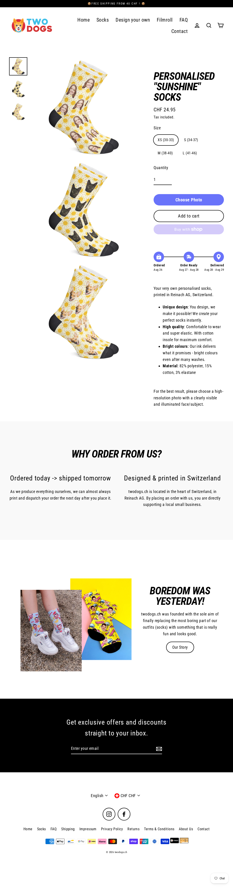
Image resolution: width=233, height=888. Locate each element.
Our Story (180, 647)
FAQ (184, 20)
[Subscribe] (158, 748)
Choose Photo (188, 200)
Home (83, 20)
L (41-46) (190, 153)
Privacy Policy (112, 829)
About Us (186, 829)
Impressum (87, 829)
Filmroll (165, 20)
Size (157, 127)
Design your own (133, 20)
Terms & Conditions (159, 829)
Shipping (68, 829)
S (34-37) (191, 140)
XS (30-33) (166, 140)
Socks (102, 20)
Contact (179, 31)
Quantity (161, 167)
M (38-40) (165, 153)
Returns (133, 829)
